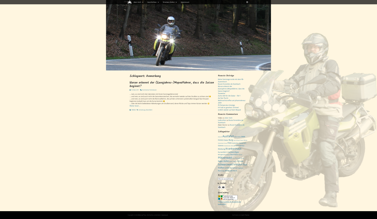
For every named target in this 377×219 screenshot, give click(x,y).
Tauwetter (221, 93)
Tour (245, 164)
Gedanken (235, 143)
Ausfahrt (228, 136)
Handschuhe (227, 145)
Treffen (221, 167)
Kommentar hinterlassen (149, 90)
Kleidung (221, 149)
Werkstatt (229, 170)
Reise (231, 161)
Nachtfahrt (234, 154)
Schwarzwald (225, 164)
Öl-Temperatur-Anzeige (226, 105)
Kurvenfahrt (222, 152)
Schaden (235, 161)
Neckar (240, 154)
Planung (237, 158)
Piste (233, 158)
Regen (220, 161)
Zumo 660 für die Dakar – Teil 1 (229, 96)
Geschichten (152, 2)
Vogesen (240, 168)
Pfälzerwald (225, 157)
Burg (231, 140)
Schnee (240, 161)
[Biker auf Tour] (130, 2)
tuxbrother (222, 120)
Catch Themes (245, 215)
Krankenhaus (233, 148)
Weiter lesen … (135, 106)
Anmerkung (141, 110)
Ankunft (220, 137)
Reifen (226, 161)
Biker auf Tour (142, 215)
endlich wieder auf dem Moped (229, 110)
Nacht (228, 154)
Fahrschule (220, 143)
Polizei (242, 158)
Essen (241, 140)
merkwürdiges (233, 152)
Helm (232, 145)
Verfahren (233, 168)
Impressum (185, 2)
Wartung (221, 171)
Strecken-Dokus (169, 2)
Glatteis (221, 145)
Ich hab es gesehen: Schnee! (228, 107)
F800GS (133, 110)
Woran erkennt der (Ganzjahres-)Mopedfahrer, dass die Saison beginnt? (172, 84)
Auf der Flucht (223, 98)
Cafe (234, 140)
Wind (235, 171)
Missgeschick (222, 154)
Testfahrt (237, 164)
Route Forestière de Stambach (229, 84)
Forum (225, 143)
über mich (137, 2)
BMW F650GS (237, 137)
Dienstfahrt (149, 110)
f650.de (245, 140)
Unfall (227, 168)
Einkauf (238, 140)
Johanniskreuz (239, 145)
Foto (230, 142)
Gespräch (242, 143)
